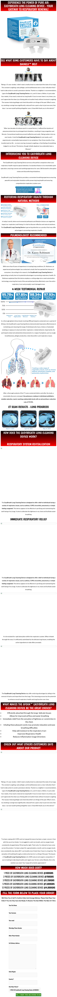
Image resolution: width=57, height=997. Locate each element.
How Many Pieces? (13, 987)
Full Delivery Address (14, 943)
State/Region (12, 972)
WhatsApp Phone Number (15, 928)
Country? (11, 979)
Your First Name (13, 905)
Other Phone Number (14, 936)
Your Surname (12, 913)
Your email (11, 920)
